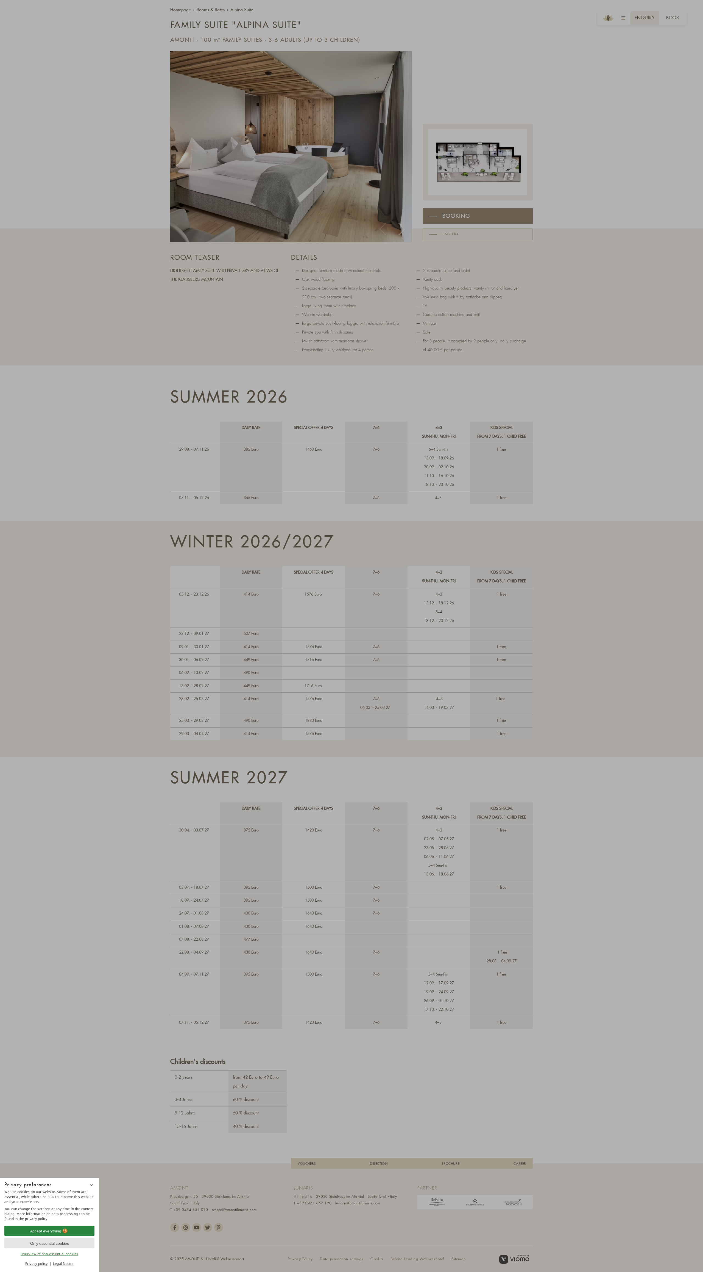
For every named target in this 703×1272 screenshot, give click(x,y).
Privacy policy (36, 1263)
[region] (49, 1205)
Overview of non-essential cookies (49, 1254)
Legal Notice (63, 1263)
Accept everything (45, 1231)
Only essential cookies (49, 1243)
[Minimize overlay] (91, 1185)
